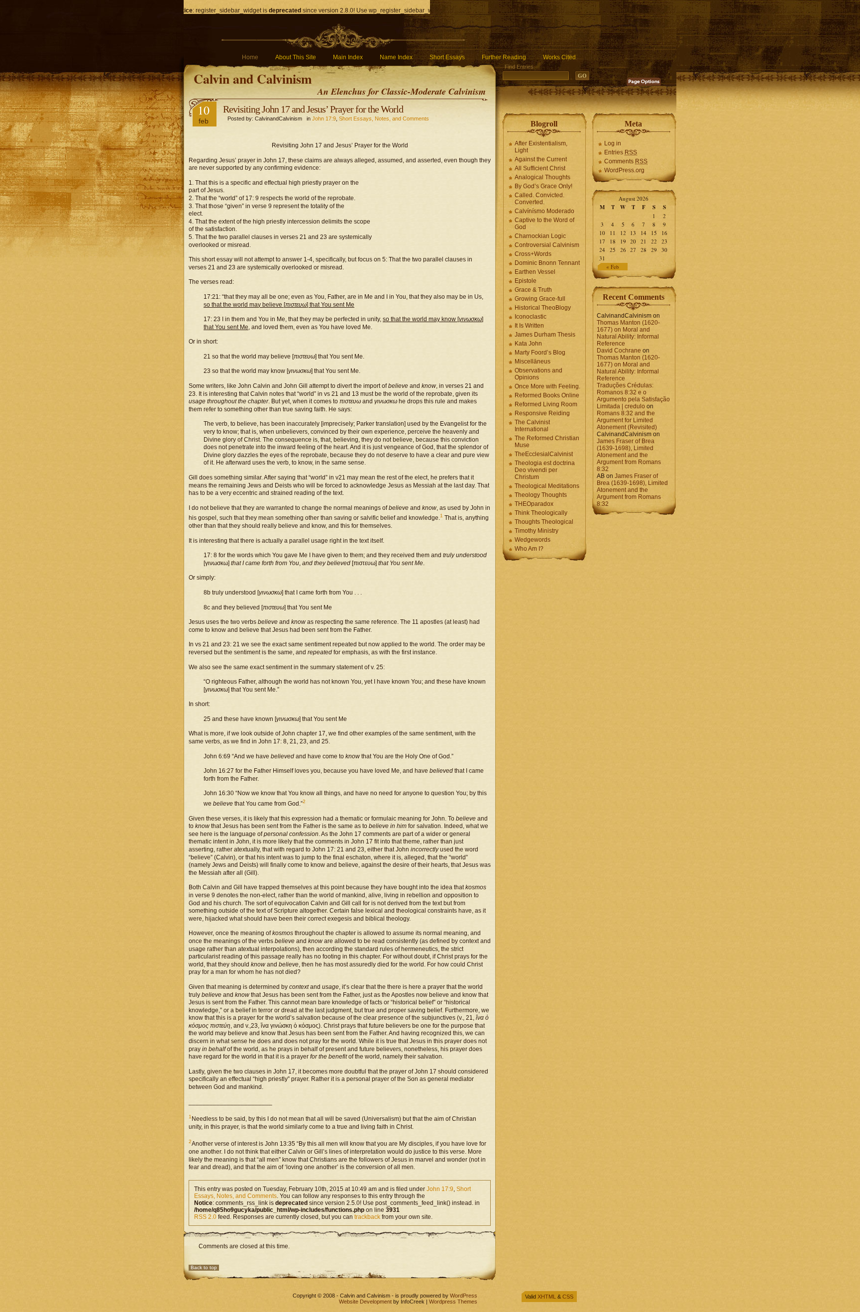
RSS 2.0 (205, 1216)
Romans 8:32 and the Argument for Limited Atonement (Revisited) (627, 420)
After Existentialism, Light (541, 147)
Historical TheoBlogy (543, 307)
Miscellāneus (532, 361)
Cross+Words (533, 253)
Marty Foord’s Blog (540, 352)
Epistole (526, 280)
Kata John (528, 343)
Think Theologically (541, 512)
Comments (625, 161)
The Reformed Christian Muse (547, 442)
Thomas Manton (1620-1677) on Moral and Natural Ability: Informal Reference (628, 333)
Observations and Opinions (538, 374)
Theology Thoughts (541, 494)
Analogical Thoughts (542, 177)
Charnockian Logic (540, 236)
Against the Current (541, 159)
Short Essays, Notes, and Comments (384, 118)
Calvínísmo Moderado (544, 211)
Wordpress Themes (453, 1302)
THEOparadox (534, 503)
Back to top (204, 1267)
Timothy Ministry (536, 530)
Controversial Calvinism (547, 244)
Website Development (365, 1302)
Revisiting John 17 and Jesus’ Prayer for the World (313, 109)
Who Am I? (529, 548)
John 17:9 (324, 118)
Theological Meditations (547, 485)
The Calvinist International (532, 426)
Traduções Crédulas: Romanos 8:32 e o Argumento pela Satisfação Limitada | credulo (633, 396)
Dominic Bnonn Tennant (547, 262)
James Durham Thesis (545, 334)
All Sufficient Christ (540, 168)
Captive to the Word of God (544, 224)
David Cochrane (619, 350)
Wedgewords (532, 539)
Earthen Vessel (535, 271)
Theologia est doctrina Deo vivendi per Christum (545, 470)
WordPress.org (624, 170)
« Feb (612, 266)
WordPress (463, 1296)
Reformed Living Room (546, 404)
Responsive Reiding (542, 413)
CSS (567, 1297)
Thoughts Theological (544, 521)
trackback (367, 1216)
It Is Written (529, 325)
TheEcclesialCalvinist (544, 454)
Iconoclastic (530, 316)
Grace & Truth (533, 289)
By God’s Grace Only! (543, 186)
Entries (620, 152)
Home (250, 57)
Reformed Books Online (547, 395)
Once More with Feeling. (547, 386)
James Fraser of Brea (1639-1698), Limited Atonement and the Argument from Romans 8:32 (629, 455)
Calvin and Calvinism (253, 78)
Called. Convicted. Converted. (539, 199)
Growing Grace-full (540, 298)
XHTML (547, 1297)
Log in (612, 143)
